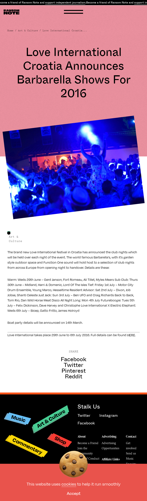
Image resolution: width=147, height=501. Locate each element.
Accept (73, 493)
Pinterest (73, 371)
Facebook (73, 359)
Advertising (109, 436)
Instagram (108, 415)
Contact (131, 436)
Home (10, 30)
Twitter (73, 365)
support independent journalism (65, 2)
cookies (68, 484)
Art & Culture (28, 30)
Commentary (27, 446)
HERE (131, 335)
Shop (61, 440)
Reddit (73, 376)
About (82, 436)
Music (18, 418)
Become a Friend (88, 443)
